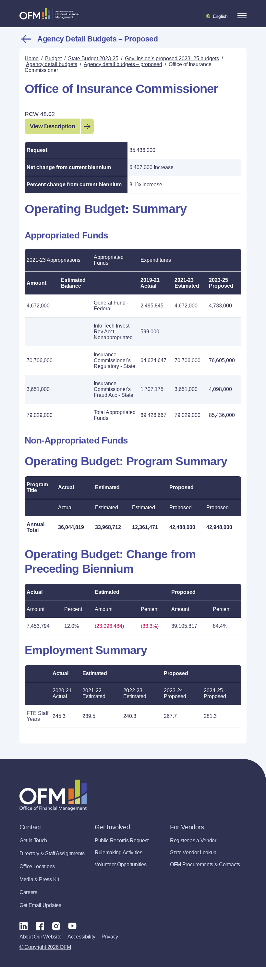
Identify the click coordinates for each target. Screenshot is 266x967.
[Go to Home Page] (49, 13)
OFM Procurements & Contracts (205, 864)
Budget (53, 58)
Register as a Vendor (193, 840)
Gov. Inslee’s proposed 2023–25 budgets (172, 58)
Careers (28, 892)
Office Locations (37, 866)
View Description (52, 126)
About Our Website (40, 936)
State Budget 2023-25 (93, 58)
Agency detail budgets (51, 64)
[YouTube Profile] (72, 925)
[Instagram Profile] (56, 925)
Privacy (110, 936)
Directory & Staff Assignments (52, 853)
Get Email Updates (40, 905)
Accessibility (81, 936)
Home (32, 58)
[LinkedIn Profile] (23, 925)
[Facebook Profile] (40, 925)
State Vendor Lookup (193, 852)
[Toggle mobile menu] (242, 15)
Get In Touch (33, 840)
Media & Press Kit (39, 879)
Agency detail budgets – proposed (97, 39)
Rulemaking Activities (118, 852)
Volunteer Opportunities (121, 864)
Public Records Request (122, 840)
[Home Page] (53, 795)
